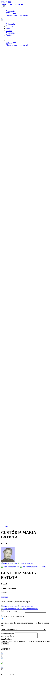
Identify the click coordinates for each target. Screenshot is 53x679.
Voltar (7, 526)
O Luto (9, 31)
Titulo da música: (8, 636)
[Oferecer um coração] (10, 609)
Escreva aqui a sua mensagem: (13, 616)
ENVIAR (5, 644)
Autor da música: (8, 634)
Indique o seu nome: (9, 611)
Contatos (9, 35)
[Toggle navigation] (2, 7)
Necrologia (10, 11)
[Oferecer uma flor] (25, 606)
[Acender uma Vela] (9, 606)
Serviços (9, 26)
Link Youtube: (7, 639)
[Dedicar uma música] (29, 609)
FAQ (8, 28)
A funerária (10, 24)
